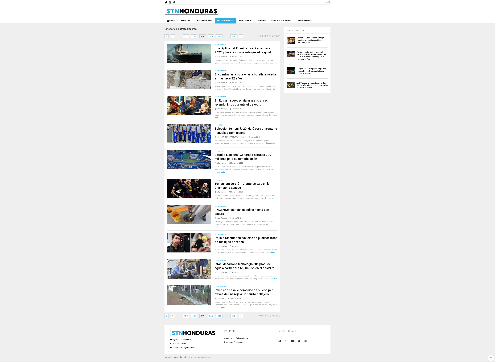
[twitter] (165, 2)
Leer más (274, 63)
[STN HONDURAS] (191, 14)
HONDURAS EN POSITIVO (281, 21)
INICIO (172, 21)
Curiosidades (220, 45)
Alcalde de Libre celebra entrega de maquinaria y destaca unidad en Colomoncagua (311, 40)
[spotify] (279, 341)
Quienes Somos (242, 338)
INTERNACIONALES (204, 21)
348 (233, 36)
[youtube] (292, 341)
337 (186, 36)
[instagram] (170, 2)
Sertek (209, 357)
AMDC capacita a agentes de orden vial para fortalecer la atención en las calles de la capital (312, 85)
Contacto (228, 338)
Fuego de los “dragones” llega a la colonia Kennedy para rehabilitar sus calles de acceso (312, 71)
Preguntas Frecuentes (233, 342)
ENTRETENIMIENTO (225, 21)
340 (211, 36)
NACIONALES (185, 21)
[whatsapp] (286, 341)
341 (219, 36)
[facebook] (174, 2)
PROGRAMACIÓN (304, 21)
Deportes (219, 125)
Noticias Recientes (295, 30)
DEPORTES (262, 21)
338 (194, 36)
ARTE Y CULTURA (245, 21)
